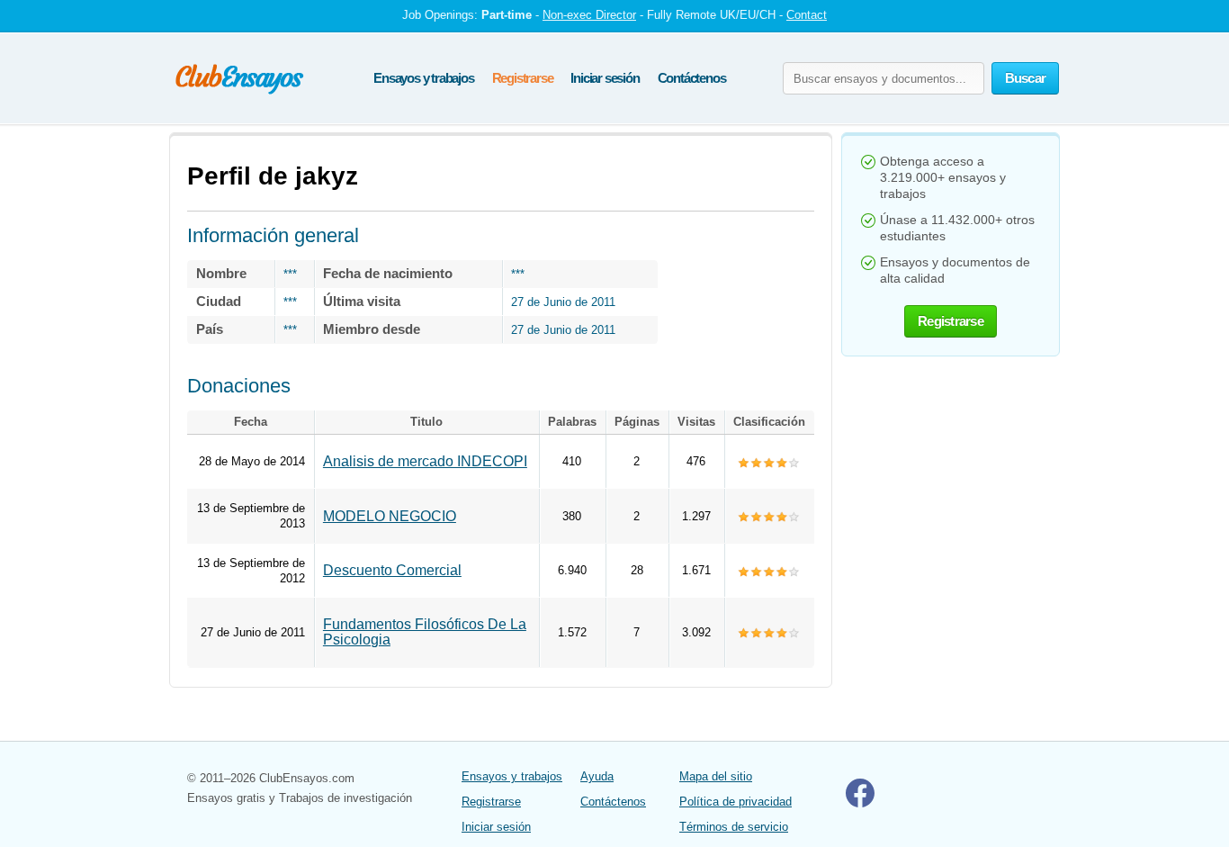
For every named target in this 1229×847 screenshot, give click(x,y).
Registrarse (522, 78)
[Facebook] (860, 803)
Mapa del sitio (715, 776)
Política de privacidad (735, 801)
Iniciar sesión (604, 78)
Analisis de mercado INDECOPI (425, 461)
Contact (806, 15)
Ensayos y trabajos (423, 78)
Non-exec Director (589, 15)
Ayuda (597, 776)
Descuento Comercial (392, 570)
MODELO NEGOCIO (389, 516)
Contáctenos (692, 78)
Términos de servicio (733, 826)
